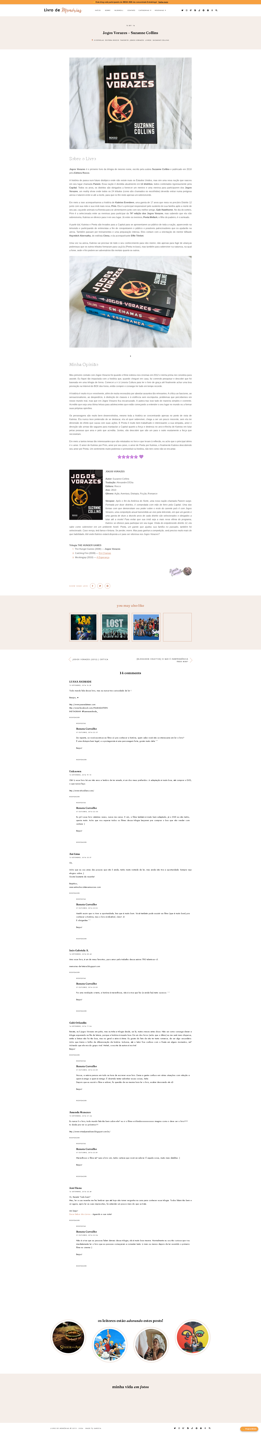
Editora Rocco (112, 40)
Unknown (75, 771)
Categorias (144, 10)
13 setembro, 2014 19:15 (80, 775)
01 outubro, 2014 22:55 (87, 811)
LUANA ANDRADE (80, 681)
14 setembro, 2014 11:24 (80, 1026)
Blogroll (119, 10)
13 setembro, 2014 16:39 (80, 685)
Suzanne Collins (161, 40)
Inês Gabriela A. (79, 950)
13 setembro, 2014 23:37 (80, 857)
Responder (74, 717)
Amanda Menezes (80, 1112)
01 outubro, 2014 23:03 (87, 908)
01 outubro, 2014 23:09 (87, 987)
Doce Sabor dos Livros (79, 1214)
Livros (148, 40)
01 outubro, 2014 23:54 (87, 1235)
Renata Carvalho (86, 728)
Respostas (81, 723)
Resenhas (159, 10)
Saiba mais (163, 2)
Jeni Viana (75, 1188)
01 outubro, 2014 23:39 (87, 1152)
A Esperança (103, 557)
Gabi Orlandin (78, 1022)
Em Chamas (105, 553)
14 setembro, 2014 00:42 (80, 954)
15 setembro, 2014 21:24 (80, 1116)
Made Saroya (93, 1428)
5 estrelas (99, 40)
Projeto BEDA (249, 1429)
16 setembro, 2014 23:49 (80, 1191)
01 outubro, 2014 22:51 (87, 732)
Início (98, 10)
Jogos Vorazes (137, 40)
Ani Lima (74, 854)
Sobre (108, 10)
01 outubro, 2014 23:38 (87, 1070)
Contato (131, 10)
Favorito (124, 40)
